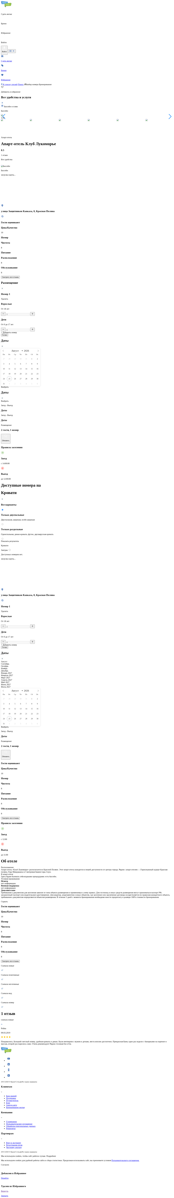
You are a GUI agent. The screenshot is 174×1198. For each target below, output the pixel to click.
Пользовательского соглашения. (125, 1160)
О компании (11, 1122)
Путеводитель (12, 1100)
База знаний (11, 1096)
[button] (4, 116)
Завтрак (4, 550)
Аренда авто (11, 1105)
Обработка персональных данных (21, 1126)
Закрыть (4, 1196)
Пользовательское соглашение (19, 1124)
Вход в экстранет (13, 1143)
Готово (4, 335)
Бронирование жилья (15, 1107)
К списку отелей (10, 84)
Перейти (5, 1178)
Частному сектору (14, 1147)
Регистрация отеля (14, 1145)
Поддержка (11, 1098)
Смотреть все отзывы (10, 277)
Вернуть (4, 1191)
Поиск (21, 84)
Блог (8, 1103)
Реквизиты (11, 1128)
